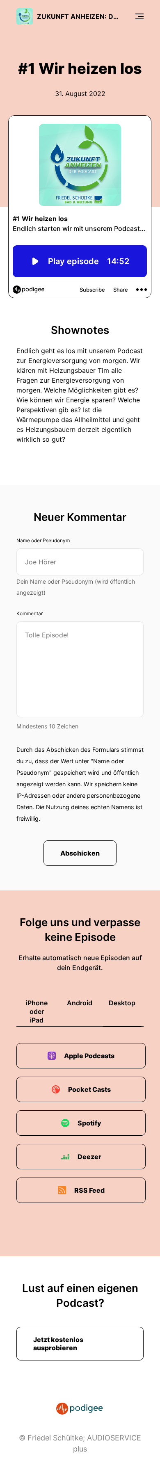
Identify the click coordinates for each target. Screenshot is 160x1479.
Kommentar (29, 613)
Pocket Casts (89, 1089)
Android (79, 1003)
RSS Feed (89, 1190)
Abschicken (80, 853)
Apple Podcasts (89, 1056)
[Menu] (139, 16)
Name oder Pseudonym (43, 540)
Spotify (89, 1123)
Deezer (89, 1157)
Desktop (122, 1003)
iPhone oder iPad (37, 1011)
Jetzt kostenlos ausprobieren (58, 1343)
